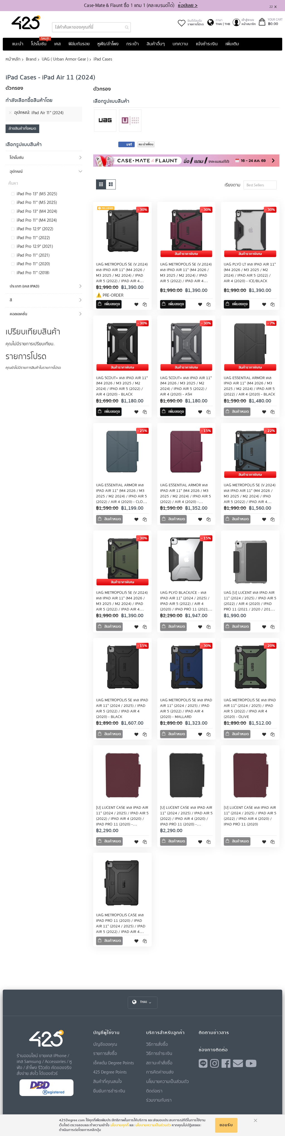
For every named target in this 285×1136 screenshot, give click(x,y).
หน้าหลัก (13, 59)
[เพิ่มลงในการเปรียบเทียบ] (145, 304)
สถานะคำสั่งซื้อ (159, 1062)
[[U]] (131, 121)
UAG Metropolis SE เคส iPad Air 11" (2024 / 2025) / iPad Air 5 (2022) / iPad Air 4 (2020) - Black (122, 708)
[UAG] (106, 121)
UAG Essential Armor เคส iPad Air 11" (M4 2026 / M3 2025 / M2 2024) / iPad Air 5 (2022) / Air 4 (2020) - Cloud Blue (122, 496)
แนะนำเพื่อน (146, 144)
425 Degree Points (110, 1072)
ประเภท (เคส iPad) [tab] (24, 286)
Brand (31, 59)
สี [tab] (11, 300)
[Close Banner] (277, 5)
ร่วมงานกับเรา (158, 1100)
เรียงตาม (232, 184)
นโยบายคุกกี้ (119, 1125)
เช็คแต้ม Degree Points (113, 1062)
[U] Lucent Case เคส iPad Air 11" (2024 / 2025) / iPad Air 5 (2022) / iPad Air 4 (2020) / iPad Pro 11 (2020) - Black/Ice (186, 819)
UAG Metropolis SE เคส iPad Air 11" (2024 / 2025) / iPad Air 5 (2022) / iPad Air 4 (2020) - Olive (250, 708)
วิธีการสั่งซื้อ (157, 1044)
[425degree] (26, 22)
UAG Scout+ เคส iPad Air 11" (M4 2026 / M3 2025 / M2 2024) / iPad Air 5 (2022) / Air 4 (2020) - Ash (186, 386)
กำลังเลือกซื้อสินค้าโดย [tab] (29, 100)
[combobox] (91, 27)
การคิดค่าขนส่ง (160, 1072)
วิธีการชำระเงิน (159, 1053)
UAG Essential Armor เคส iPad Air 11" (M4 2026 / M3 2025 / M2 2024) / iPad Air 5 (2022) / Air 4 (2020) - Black (249, 386)
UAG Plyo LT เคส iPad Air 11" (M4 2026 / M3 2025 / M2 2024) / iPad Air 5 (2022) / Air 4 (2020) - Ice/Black (250, 272)
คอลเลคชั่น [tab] (18, 314)
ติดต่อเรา (154, 1091)
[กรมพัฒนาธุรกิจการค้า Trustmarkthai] (46, 1095)
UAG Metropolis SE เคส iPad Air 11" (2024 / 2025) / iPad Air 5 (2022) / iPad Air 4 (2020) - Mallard (186, 708)
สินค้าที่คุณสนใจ (107, 1081)
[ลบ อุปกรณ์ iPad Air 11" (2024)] (10, 112)
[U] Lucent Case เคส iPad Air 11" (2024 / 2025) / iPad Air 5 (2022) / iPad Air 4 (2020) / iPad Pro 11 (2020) (250, 816)
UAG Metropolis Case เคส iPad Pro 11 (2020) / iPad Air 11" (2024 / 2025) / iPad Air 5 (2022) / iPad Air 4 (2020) (120, 926)
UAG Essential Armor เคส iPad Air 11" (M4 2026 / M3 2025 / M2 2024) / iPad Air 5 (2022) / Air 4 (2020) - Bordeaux (185, 496)
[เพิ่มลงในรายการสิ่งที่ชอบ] (136, 304)
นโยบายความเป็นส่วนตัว (167, 1081)
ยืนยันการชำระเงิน (109, 1091)
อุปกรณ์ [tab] (16, 171)
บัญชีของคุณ (105, 1044)
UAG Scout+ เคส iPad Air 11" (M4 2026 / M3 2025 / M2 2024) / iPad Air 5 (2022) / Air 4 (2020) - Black (122, 386)
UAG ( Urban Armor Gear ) (65, 59)
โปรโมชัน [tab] (17, 158)
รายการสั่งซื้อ (105, 1053)
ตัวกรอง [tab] (102, 89)
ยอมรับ (226, 1125)
